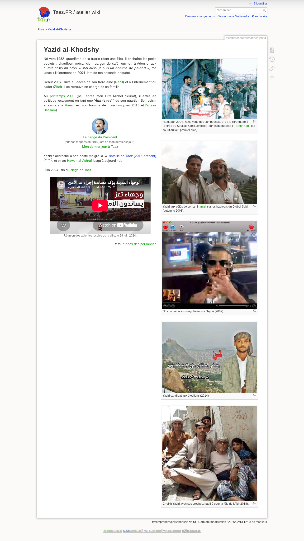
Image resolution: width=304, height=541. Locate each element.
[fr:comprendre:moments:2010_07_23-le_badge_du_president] (100, 126)
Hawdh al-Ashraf (79, 160)
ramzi (202, 206)
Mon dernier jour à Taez (100, 146)
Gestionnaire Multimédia (233, 16)
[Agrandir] (254, 121)
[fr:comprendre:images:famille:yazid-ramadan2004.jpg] (209, 89)
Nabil (119, 82)
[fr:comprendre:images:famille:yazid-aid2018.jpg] (209, 453)
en (49, 159)
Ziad (57, 87)
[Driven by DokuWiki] (191, 530)
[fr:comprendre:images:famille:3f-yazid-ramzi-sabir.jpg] (209, 172)
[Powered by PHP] (132, 530)
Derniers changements (200, 16)
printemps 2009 (62, 96)
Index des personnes (140, 244)
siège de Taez (81, 170)
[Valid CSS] (171, 530)
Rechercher (265, 10)
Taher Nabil (242, 126)
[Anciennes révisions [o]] (271, 59)
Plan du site (259, 16)
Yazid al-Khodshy (59, 29)
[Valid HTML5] (152, 530)
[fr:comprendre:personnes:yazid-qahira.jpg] (209, 357)
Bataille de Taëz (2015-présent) (132, 156)
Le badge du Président (100, 137)
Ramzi (69, 105)
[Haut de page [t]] (271, 77)
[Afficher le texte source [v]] (271, 50)
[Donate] (112, 530)
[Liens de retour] (271, 68)
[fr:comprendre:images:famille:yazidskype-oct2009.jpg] (209, 264)
